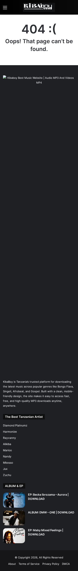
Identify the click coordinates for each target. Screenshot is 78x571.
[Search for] (73, 8)
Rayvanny (9, 437)
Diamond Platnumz (15, 425)
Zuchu (7, 475)
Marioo (7, 450)
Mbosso (8, 462)
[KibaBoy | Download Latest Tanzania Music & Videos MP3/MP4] (39, 7)
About (12, 563)
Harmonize (10, 431)
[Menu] (5, 8)
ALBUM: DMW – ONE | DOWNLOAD (51, 512)
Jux (5, 468)
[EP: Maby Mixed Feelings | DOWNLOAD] (14, 535)
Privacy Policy (50, 563)
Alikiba (7, 444)
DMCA (66, 563)
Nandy (7, 456)
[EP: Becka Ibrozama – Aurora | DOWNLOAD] (14, 500)
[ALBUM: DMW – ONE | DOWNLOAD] (14, 517)
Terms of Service (29, 563)
